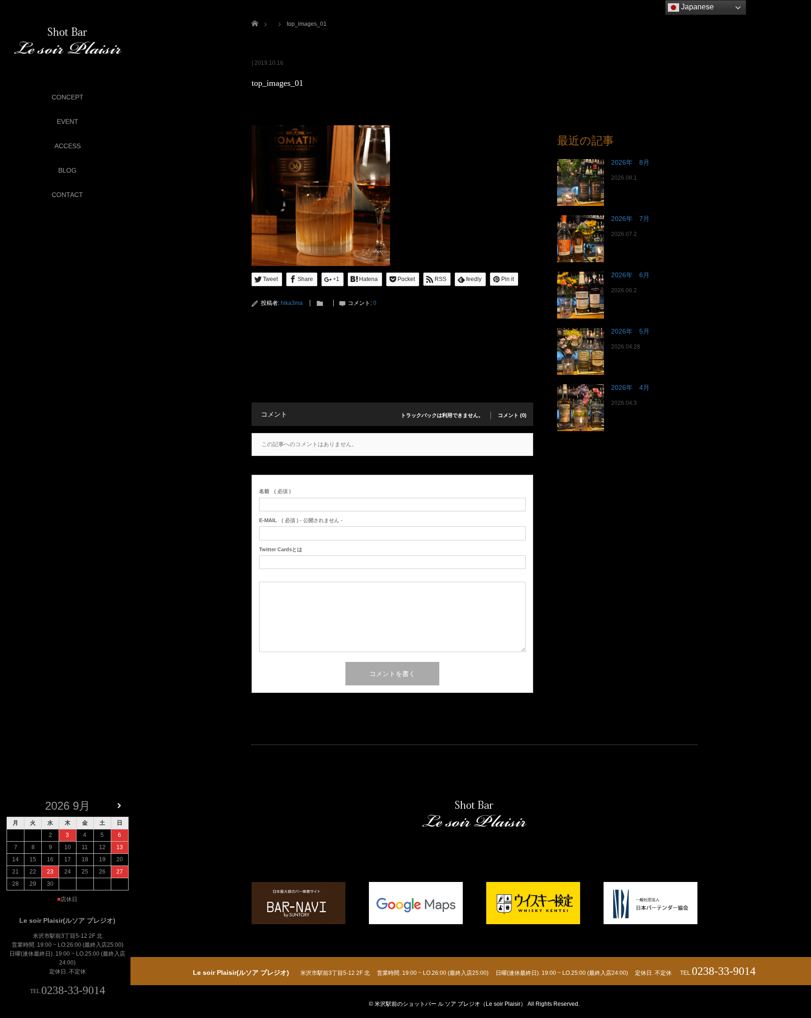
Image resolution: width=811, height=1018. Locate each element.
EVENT (67, 121)
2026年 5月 (630, 331)
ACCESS (67, 146)
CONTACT (67, 194)
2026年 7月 (630, 218)
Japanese (696, 7)
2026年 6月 (630, 275)
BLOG (67, 170)
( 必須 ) (275, 491)
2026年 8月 (630, 162)
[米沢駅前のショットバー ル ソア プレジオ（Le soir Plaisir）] (68, 41)
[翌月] (119, 806)
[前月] (15, 806)
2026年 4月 (630, 387)
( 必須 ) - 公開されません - (301, 520)
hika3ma (292, 303)
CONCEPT (68, 97)
